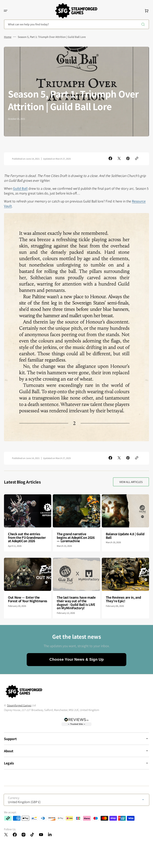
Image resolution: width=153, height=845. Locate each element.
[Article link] (27, 522)
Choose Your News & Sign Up (76, 659)
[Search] (144, 24)
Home (7, 37)
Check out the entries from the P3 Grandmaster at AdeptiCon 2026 (27, 537)
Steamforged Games (19, 705)
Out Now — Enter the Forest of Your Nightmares (27, 599)
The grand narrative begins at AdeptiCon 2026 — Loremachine (75, 537)
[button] (5, 10)
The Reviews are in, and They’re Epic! (123, 599)
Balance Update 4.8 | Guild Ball (125, 535)
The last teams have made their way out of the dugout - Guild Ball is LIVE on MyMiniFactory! (76, 602)
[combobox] (76, 24)
